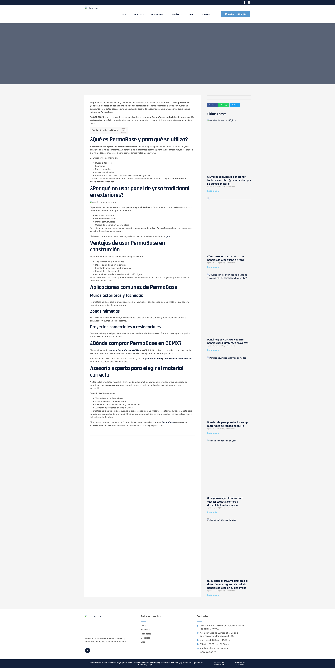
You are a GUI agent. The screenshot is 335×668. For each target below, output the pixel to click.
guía (168, 236)
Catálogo (177, 14)
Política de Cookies (240, 663)
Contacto (206, 14)
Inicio (124, 14)
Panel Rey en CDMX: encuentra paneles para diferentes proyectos (228, 341)
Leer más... (213, 191)
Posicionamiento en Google (146, 662)
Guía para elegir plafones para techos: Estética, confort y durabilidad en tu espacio (225, 501)
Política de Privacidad (219, 663)
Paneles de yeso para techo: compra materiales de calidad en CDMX (228, 424)
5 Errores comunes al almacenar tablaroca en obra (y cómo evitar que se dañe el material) (229, 180)
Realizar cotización (237, 14)
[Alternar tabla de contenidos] (122, 130)
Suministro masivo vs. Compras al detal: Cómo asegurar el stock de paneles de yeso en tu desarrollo (227, 584)
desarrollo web (167, 662)
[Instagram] (249, 2)
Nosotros (139, 14)
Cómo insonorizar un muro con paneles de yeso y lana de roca (225, 258)
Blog (191, 14)
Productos (157, 14)
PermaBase (168, 422)
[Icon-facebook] (244, 2)
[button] (212, 105)
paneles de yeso (153, 358)
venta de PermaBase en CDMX (123, 350)
